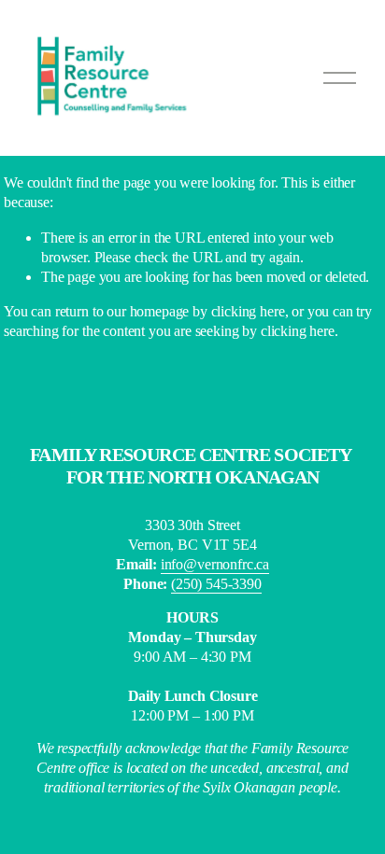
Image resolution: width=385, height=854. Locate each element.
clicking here (248, 311)
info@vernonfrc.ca (215, 564)
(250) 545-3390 (216, 584)
